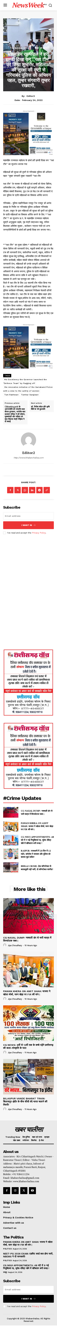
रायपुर (5, 1272)
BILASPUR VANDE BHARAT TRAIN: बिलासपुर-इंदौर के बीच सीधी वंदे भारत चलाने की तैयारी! (25, 1101)
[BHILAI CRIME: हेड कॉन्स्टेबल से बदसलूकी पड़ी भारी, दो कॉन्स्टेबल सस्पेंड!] (10, 867)
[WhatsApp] (25, 490)
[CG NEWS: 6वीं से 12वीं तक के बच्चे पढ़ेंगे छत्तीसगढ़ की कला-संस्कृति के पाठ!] (28, 1023)
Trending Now (20, 48)
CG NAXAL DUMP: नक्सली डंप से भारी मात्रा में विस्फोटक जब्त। (36, 812)
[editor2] (28, 440)
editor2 (31, 96)
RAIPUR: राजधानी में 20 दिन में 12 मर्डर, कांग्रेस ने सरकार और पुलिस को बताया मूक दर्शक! (36, 853)
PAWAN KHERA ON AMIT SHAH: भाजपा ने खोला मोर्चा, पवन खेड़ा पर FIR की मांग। (37, 826)
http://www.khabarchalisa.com (29, 458)
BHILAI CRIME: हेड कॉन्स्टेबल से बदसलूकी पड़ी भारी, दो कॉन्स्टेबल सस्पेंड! (37, 868)
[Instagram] (15, 1190)
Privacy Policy (39, 533)
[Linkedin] (32, 490)
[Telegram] (39, 490)
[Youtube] (32, 1190)
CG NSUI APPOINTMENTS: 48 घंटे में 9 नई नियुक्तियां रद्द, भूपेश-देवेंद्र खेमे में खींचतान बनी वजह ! (37, 840)
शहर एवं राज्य (41, 48)
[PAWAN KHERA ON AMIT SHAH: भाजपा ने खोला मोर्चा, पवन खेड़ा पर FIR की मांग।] (10, 826)
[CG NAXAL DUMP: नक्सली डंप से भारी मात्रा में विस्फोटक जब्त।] (10, 812)
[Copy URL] (47, 490)
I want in (26, 525)
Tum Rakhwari (11, 395)
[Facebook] (10, 490)
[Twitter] (17, 490)
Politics (7, 1249)
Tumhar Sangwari (30, 395)
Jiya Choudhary (15, 945)
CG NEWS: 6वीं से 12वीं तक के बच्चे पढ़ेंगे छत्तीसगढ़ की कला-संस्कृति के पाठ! (28, 1046)
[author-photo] (5, 945)
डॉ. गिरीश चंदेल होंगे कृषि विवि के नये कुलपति (40, 407)
